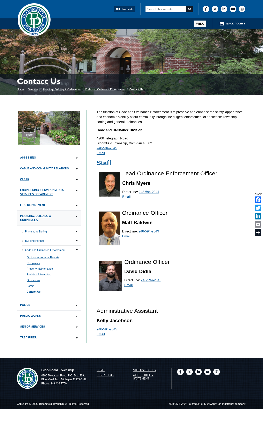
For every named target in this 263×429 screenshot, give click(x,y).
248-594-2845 (107, 148)
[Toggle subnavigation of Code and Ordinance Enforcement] (77, 250)
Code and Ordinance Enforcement (105, 89)
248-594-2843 (148, 231)
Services (33, 89)
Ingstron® (228, 403)
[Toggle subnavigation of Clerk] (77, 180)
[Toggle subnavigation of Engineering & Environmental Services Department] (77, 190)
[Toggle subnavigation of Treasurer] (77, 338)
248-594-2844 (149, 192)
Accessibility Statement (143, 377)
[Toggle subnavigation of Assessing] (77, 158)
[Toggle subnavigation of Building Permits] (77, 240)
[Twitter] (215, 9)
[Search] (190, 9)
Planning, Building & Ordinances (62, 89)
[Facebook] (206, 9)
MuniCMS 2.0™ (178, 403)
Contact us (105, 375)
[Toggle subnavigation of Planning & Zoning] (77, 231)
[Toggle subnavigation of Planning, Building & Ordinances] (77, 216)
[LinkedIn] (224, 9)
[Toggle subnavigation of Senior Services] (77, 327)
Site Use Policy (144, 370)
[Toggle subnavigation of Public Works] (77, 316)
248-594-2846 (151, 280)
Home (20, 89)
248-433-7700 (59, 383)
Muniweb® (210, 403)
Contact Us (136, 89)
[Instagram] (242, 9)
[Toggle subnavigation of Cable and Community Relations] (77, 169)
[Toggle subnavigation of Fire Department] (77, 205)
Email (101, 153)
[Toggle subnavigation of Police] (77, 305)
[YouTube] (233, 9)
